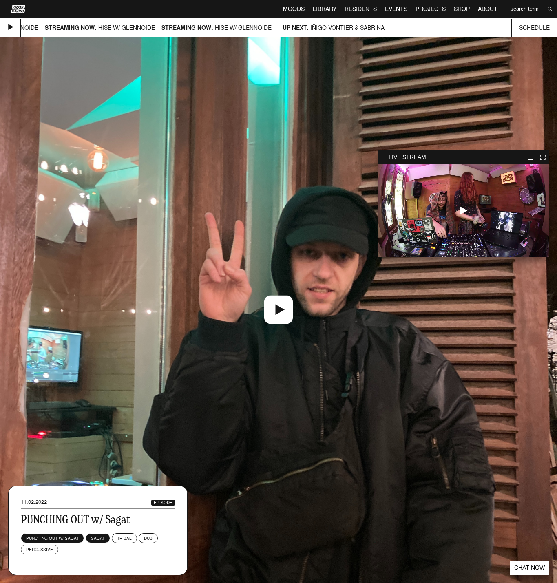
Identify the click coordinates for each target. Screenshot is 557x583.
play (463, 211)
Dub (148, 538)
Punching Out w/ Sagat (52, 538)
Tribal (124, 538)
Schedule (534, 27)
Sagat (98, 538)
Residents (361, 9)
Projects (431, 9)
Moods (294, 9)
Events (396, 9)
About (487, 9)
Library (324, 9)
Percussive (39, 549)
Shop (462, 9)
